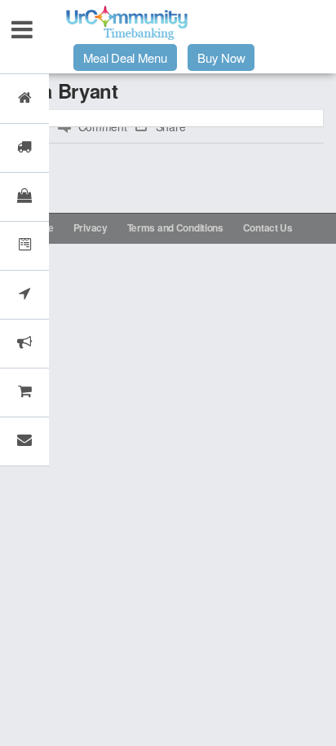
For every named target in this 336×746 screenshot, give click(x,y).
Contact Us (268, 227)
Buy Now (221, 57)
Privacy (90, 227)
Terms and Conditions (175, 227)
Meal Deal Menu (125, 57)
